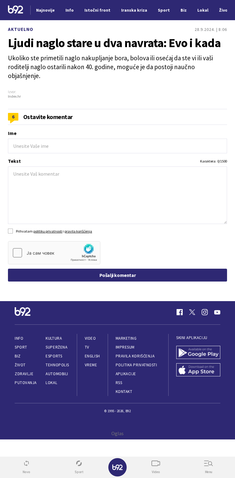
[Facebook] (180, 312)
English (92, 356)
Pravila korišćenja (135, 356)
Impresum (125, 347)
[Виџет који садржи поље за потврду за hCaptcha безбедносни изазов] (54, 252)
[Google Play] (198, 353)
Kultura (54, 338)
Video (90, 338)
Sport (21, 347)
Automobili (57, 373)
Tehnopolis (57, 365)
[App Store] (198, 370)
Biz (18, 356)
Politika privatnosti (136, 365)
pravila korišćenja (78, 231)
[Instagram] (205, 312)
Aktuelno (20, 29)
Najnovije (45, 10)
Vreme (91, 365)
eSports (54, 356)
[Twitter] (192, 312)
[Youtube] (217, 312)
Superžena (56, 347)
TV (87, 347)
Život (20, 365)
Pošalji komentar (117, 275)
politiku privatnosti (47, 231)
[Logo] (15, 10)
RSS (119, 382)
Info (19, 338)
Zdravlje (24, 373)
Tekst (14, 161)
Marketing (126, 338)
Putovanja (26, 382)
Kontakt (124, 391)
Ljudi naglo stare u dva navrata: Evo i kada (114, 42)
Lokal (51, 382)
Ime (12, 133)
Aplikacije (126, 373)
